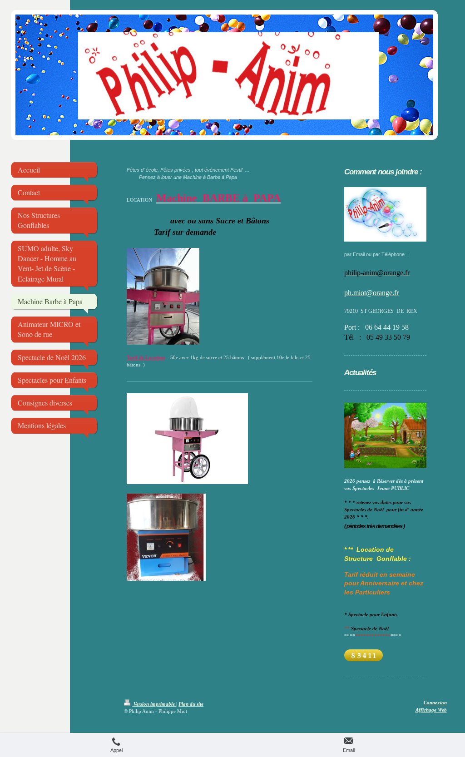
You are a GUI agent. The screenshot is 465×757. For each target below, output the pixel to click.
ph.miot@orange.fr (371, 293)
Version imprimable (154, 704)
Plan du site (190, 704)
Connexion (435, 702)
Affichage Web (431, 709)
